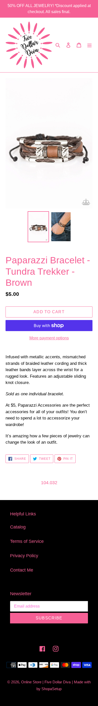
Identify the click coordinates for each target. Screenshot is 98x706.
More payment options (49, 338)
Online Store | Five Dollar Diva (46, 682)
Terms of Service (27, 541)
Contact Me (21, 570)
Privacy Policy (24, 555)
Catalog (18, 527)
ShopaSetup (51, 689)
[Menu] (89, 45)
